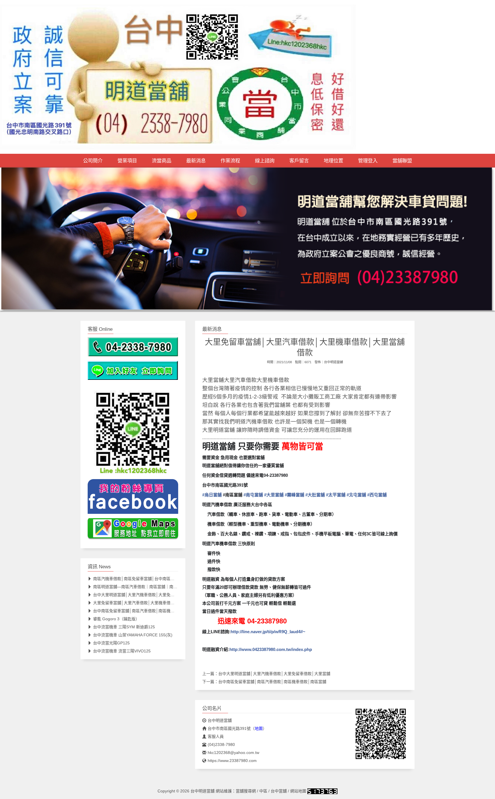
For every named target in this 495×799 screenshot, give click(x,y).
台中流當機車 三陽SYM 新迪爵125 (124, 627)
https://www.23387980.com (232, 760)
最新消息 (196, 161)
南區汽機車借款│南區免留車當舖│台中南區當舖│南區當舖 (145, 578)
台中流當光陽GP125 (111, 643)
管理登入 (368, 161)
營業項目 (127, 161)
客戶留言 (299, 161)
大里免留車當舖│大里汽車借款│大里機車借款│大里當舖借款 (147, 602)
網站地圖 (298, 791)
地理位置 (333, 161)
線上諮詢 (264, 161)
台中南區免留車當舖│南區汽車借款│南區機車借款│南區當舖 (272, 681)
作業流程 (230, 161)
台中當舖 (279, 791)
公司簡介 (93, 161)
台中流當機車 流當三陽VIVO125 (122, 651)
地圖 (259, 728)
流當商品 (161, 161)
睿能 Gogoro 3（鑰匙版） (116, 619)
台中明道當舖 (333, 362)
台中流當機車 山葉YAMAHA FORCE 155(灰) (132, 635)
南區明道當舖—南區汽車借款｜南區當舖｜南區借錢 (139, 586)
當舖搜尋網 (246, 791)
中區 (263, 791)
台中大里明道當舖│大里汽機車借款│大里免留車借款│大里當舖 (274, 673)
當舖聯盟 (402, 161)
